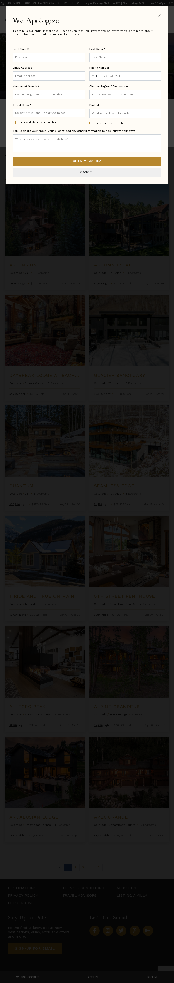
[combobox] (125, 94)
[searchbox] (125, 94)
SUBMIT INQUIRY (87, 161)
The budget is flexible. (109, 123)
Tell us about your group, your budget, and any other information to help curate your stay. (74, 130)
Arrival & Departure (34, 112)
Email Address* (23, 67)
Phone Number (99, 67)
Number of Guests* (26, 86)
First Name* (21, 49)
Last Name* (97, 49)
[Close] (159, 15)
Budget (94, 105)
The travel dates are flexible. (37, 122)
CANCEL (87, 172)
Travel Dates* (22, 105)
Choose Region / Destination (108, 86)
